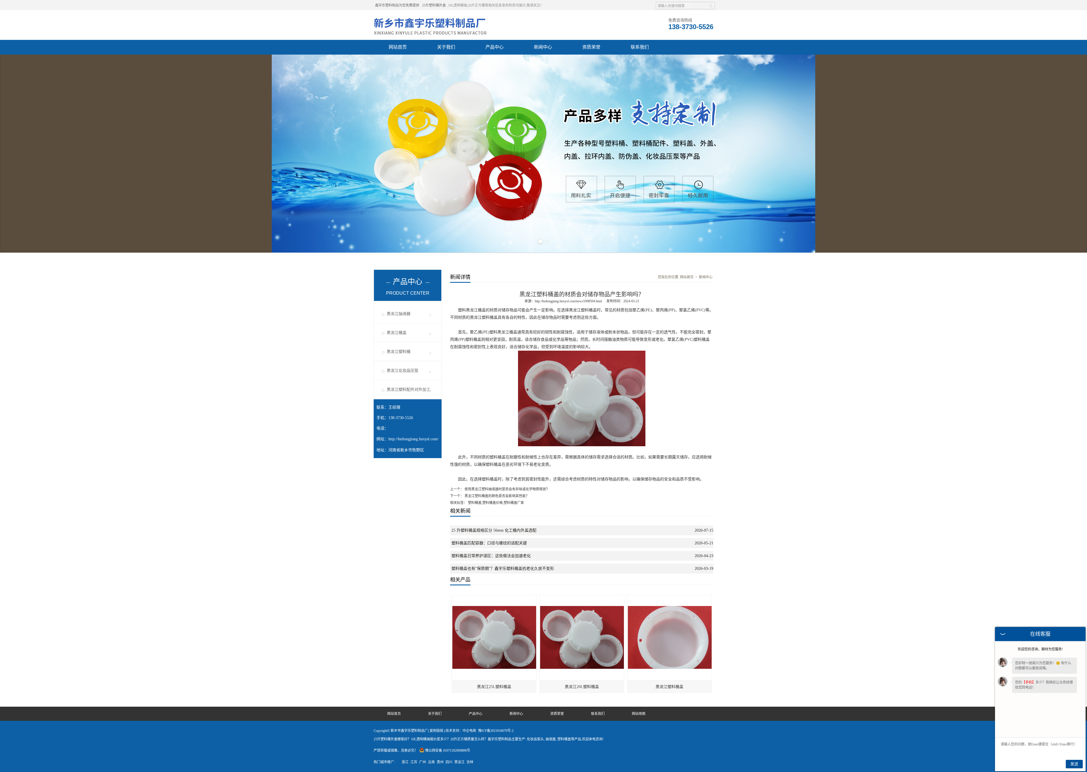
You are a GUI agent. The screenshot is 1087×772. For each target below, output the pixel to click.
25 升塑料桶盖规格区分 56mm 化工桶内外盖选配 (494, 530)
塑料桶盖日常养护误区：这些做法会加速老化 (491, 556)
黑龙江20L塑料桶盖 (582, 687)
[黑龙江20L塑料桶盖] (582, 598)
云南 (431, 762)
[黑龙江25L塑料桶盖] (494, 598)
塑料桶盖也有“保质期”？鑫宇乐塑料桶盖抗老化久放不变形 (503, 568)
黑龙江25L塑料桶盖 (494, 687)
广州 (422, 762)
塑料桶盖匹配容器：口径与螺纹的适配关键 (489, 543)
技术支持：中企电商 (461, 731)
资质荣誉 (591, 47)
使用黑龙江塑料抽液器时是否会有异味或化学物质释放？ (506, 489)
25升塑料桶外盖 (434, 5)
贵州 (440, 762)
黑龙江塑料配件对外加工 (408, 389)
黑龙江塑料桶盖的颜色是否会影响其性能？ (496, 496)
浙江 (405, 762)
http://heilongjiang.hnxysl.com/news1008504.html (568, 301)
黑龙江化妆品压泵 (402, 370)
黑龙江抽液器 (398, 314)
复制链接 (436, 731)
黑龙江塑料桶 (398, 352)
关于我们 (446, 47)
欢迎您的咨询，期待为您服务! (1040, 649)
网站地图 (638, 714)
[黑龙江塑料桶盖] (669, 598)
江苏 (413, 762)
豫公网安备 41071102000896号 (447, 750)
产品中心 (494, 47)
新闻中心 (543, 47)
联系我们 (640, 47)
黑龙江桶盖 (396, 333)
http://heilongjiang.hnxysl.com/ (413, 439)
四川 (449, 762)
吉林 (470, 762)
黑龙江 (459, 762)
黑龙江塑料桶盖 (669, 687)
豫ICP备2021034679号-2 (495, 731)
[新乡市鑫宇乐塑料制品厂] (430, 17)
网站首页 (398, 47)
